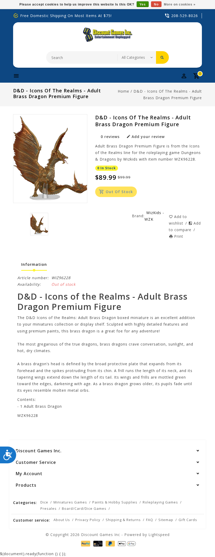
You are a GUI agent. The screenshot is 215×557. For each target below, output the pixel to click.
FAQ (149, 519)
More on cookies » (180, 4)
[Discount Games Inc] (107, 35)
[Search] (162, 57)
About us (61, 519)
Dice (44, 502)
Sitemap (165, 519)
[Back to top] (199, 541)
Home (123, 91)
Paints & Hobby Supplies (114, 502)
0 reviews (110, 136)
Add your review (148, 136)
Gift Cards (188, 519)
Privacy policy (87, 519)
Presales (48, 508)
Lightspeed (159, 534)
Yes (142, 4)
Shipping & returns (123, 519)
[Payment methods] (84, 544)
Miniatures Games (70, 502)
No (156, 4)
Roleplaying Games (160, 502)
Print (178, 236)
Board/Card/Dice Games (84, 508)
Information (34, 264)
